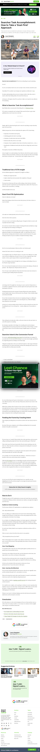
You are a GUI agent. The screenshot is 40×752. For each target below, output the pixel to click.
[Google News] (2, 723)
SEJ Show (2, 742)
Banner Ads (16, 738)
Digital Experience (17, 721)
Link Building (30, 712)
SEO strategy (9, 460)
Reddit (29, 724)
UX (33, 91)
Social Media (16, 719)
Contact (29, 738)
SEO (15, 714)
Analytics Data (30, 723)
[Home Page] (9, 1)
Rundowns (3, 736)
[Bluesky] (2, 725)
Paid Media (16, 716)
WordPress (16, 723)
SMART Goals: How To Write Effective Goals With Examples (32, 676)
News (15, 712)
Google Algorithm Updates (5, 743)
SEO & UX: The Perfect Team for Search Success (14, 613)
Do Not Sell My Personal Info (32, 743)
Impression (20, 634)
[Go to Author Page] (2, 36)
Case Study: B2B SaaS (18, 736)
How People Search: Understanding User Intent (14, 611)
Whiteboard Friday (29, 108)
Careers (29, 740)
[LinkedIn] (4, 723)
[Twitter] (11, 723)
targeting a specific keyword (19, 580)
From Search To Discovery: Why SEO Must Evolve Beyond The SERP (6, 676)
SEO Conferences (4, 745)
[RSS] (8, 725)
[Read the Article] (6, 671)
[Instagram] (4, 725)
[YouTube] (6, 723)
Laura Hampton (9, 36)
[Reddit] (6, 725)
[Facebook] (8, 723)
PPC (28, 721)
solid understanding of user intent (15, 337)
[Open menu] (2, 1)
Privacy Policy (30, 742)
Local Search (30, 714)
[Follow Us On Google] (20, 624)
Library (2, 738)
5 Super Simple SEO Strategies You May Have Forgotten (15, 616)
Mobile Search (30, 716)
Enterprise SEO (30, 719)
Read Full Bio (6, 638)
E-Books (2, 740)
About (29, 736)
